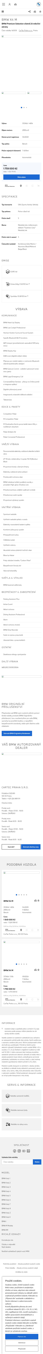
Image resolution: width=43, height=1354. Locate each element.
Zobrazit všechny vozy (31, 847)
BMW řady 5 (6, 1196)
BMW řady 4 (6, 1191)
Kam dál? (11, 847)
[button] (3, 4)
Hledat (37, 1162)
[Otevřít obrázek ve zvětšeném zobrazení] (14, 101)
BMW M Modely (7, 1226)
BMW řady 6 (6, 1200)
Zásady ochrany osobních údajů (27, 1268)
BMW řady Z (6, 1213)
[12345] (21, 885)
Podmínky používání (9, 1264)
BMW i (4, 1221)
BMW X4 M (8, 901)
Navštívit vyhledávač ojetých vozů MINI (15, 1251)
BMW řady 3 (6, 1187)
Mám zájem (22, 177)
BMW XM (5, 1230)
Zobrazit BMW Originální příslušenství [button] (17, 733)
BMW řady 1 (6, 1178)
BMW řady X (6, 1217)
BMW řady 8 (6, 1208)
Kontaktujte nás (7, 1240)
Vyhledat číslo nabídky (10, 1157)
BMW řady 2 (6, 1183)
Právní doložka (10, 1268)
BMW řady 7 (6, 1204)
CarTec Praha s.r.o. (25, 30)
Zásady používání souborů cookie (29, 1264)
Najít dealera (6, 1247)
